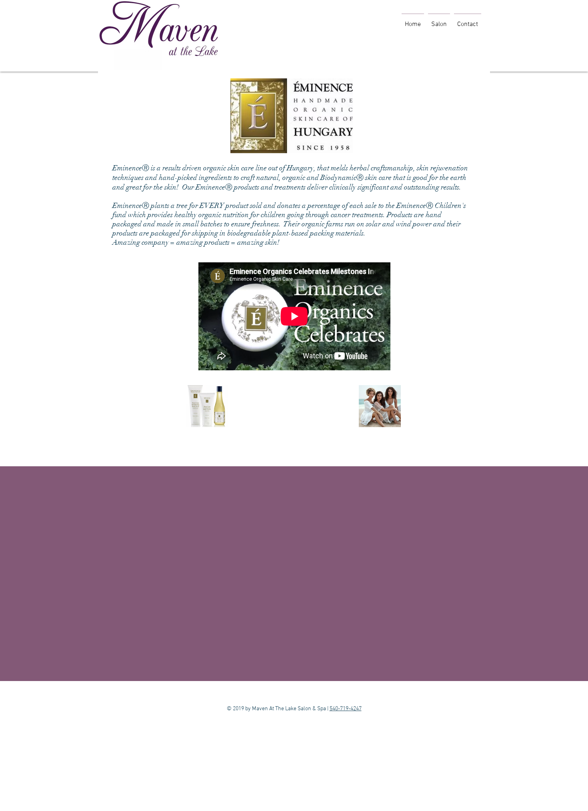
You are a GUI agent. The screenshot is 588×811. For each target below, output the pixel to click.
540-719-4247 (346, 708)
